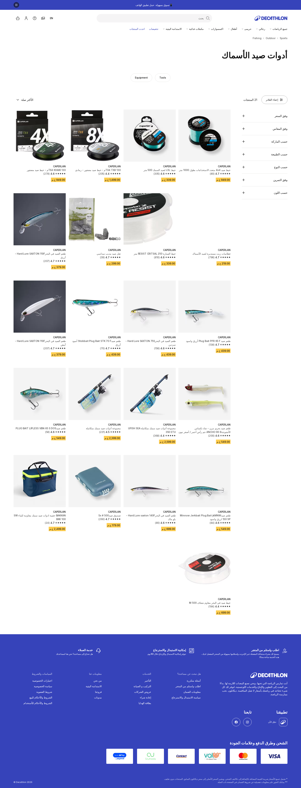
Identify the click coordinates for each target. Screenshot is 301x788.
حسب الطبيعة (279, 154)
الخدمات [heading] (147, 673)
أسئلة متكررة (194, 680)
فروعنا (98, 691)
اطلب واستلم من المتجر (188, 686)
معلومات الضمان (192, 691)
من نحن (97, 680)
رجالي (261, 28)
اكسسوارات (216, 28)
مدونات (98, 697)
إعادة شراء (145, 697)
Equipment (141, 77)
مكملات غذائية (196, 28)
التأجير (148, 680)
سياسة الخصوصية (43, 686)
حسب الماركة (279, 141)
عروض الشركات (142, 691)
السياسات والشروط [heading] (42, 673)
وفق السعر (281, 116)
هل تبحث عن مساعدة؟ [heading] (189, 673)
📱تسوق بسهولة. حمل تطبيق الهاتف (154, 5)
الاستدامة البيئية (173, 28)
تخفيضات (153, 28)
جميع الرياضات (279, 28)
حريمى (248, 28)
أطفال (233, 28)
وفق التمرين (280, 180)
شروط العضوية (44, 691)
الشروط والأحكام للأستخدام (38, 703)
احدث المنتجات (137, 28)
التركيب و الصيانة (142, 686)
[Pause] (16, 5)
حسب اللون (280, 192)
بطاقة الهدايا (145, 703)
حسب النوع (280, 167)
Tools (162, 77)
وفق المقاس (280, 128)
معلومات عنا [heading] (95, 673)
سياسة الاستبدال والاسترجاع (186, 697)
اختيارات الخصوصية (42, 680)
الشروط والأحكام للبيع (41, 697)
